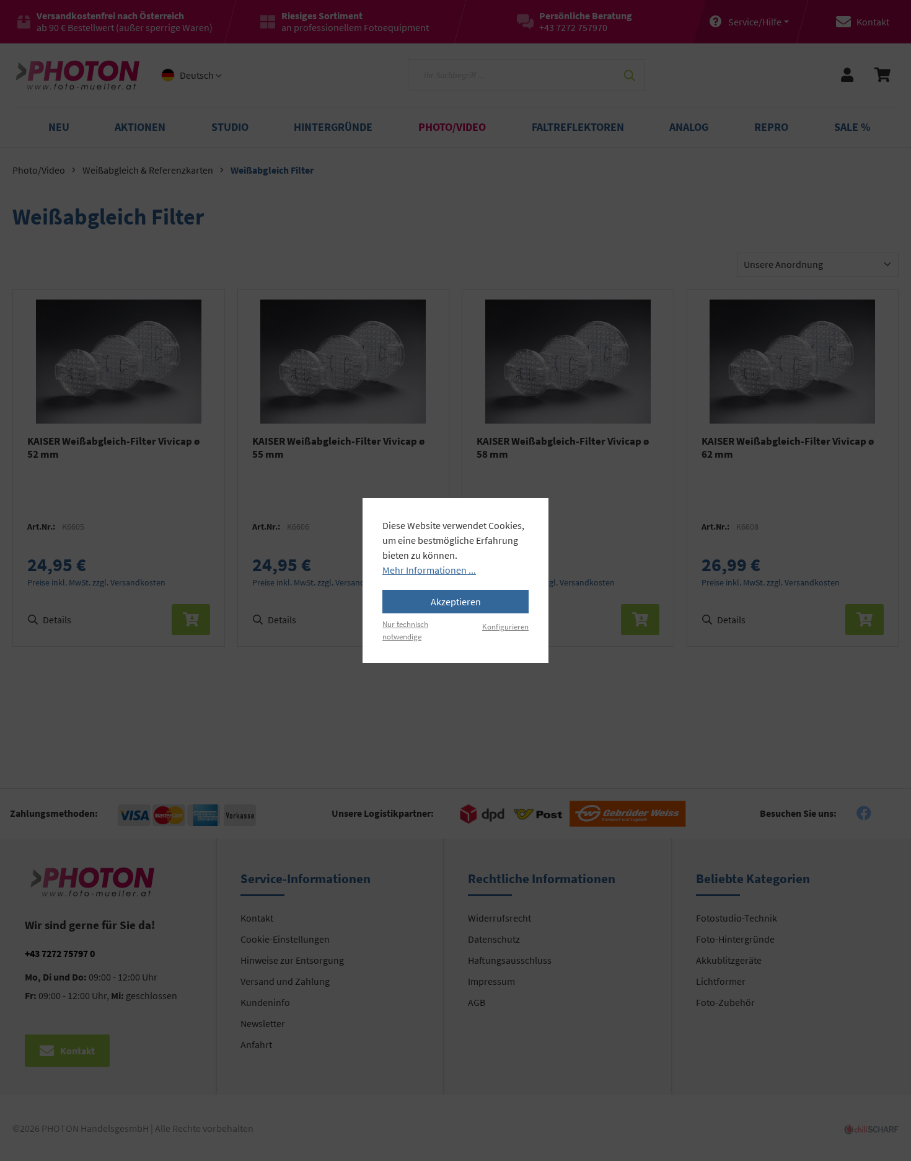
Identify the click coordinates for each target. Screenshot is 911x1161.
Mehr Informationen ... (429, 570)
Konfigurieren (505, 626)
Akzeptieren (456, 601)
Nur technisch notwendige (405, 630)
